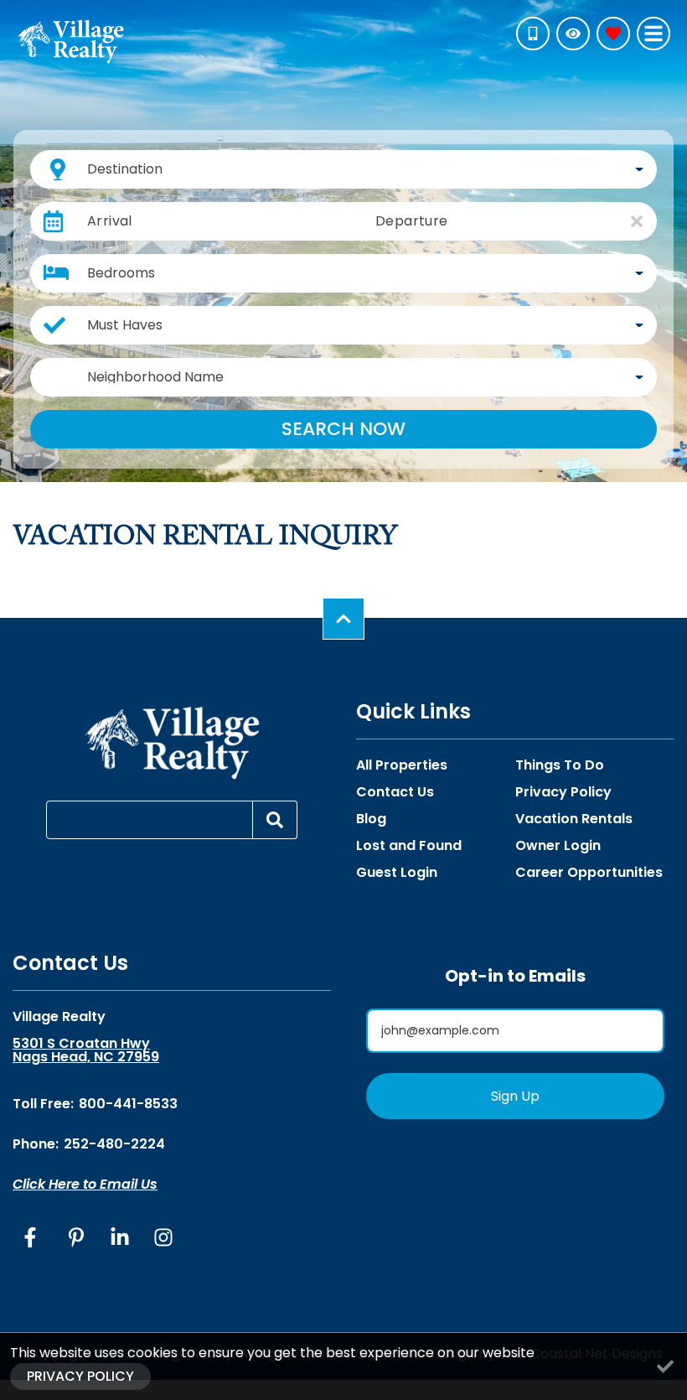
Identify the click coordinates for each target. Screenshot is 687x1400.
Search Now (343, 429)
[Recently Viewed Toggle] (573, 33)
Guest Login (396, 872)
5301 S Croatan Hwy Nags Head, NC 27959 (86, 1050)
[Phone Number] (533, 33)
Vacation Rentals (574, 819)
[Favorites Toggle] (613, 33)
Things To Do (559, 765)
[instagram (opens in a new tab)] (163, 1237)
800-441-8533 (128, 1103)
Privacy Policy (563, 792)
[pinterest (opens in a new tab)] (76, 1237)
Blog (371, 819)
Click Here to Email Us (85, 1184)
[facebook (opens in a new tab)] (33, 1237)
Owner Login (558, 846)
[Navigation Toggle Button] (653, 33)
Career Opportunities (589, 872)
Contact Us (395, 792)
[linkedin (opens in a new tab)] (120, 1237)
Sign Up (515, 1096)
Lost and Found (409, 846)
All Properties (401, 765)
